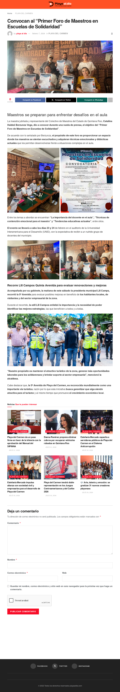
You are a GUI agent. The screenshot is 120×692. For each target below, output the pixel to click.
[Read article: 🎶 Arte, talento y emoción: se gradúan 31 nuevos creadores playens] (97, 467)
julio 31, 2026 (14, 450)
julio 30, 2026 (87, 450)
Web (64, 572)
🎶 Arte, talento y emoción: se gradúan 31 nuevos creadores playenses (95, 485)
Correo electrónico (17, 572)
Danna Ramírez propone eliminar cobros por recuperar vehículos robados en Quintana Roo (60, 440)
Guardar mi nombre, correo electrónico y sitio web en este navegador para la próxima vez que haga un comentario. (61, 588)
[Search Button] (111, 4)
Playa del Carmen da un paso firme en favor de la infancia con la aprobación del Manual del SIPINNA (24, 441)
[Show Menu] (8, 4)
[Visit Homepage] (60, 4)
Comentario (14, 522)
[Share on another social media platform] (110, 100)
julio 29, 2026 (87, 492)
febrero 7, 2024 (38, 33)
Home (9, 13)
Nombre (12, 559)
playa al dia (21, 33)
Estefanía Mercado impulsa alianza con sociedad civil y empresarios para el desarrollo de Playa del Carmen (23, 487)
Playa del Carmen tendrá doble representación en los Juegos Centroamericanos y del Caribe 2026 (59, 487)
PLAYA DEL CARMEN (24, 13)
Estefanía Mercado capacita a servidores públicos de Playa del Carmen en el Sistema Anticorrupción (96, 441)
